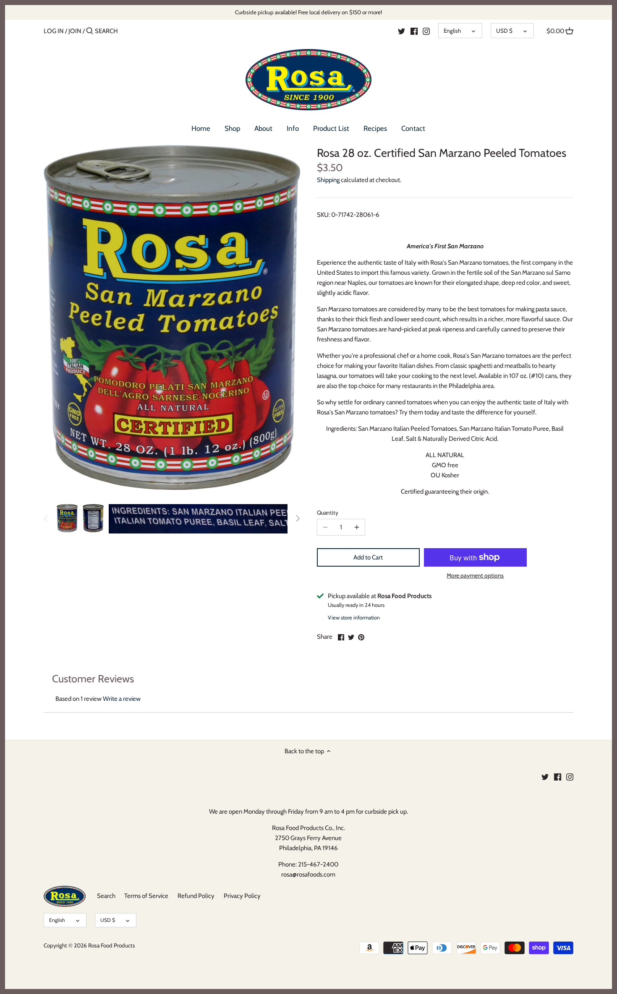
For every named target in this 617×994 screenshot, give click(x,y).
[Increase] (357, 527)
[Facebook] (414, 31)
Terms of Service (146, 896)
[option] (67, 518)
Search (106, 896)
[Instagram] (426, 31)
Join (74, 31)
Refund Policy (196, 896)
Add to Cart (368, 557)
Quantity (327, 512)
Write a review (122, 699)
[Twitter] (401, 31)
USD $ (504, 30)
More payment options (475, 575)
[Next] (297, 518)
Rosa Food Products (111, 945)
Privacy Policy (242, 896)
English (452, 30)
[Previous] (46, 518)
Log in (54, 31)
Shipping (328, 180)
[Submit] (89, 31)
